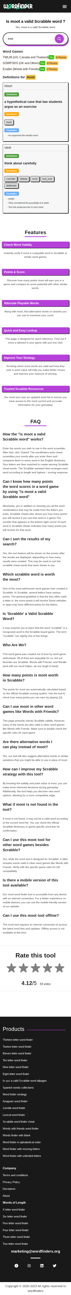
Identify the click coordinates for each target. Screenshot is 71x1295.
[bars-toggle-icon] (64, 6)
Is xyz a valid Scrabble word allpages (25, 1080)
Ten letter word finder (15, 1060)
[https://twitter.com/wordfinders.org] (54, 1266)
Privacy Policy (11, 1182)
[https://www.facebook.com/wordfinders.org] (16, 1266)
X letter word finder (14, 1209)
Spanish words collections (18, 1087)
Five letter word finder (15, 1223)
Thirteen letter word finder (18, 1039)
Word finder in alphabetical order (22, 1142)
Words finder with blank (16, 1135)
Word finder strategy (15, 1094)
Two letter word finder (15, 1243)
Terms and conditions (15, 1175)
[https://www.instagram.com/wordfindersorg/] (29, 1266)
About (6, 1195)
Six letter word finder (15, 1216)
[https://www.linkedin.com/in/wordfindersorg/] (42, 1266)
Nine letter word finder (16, 1067)
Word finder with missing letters (21, 1148)
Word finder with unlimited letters (22, 1155)
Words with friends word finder (21, 1128)
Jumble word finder (14, 1108)
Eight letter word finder (16, 1073)
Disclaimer (9, 1188)
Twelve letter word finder (17, 1046)
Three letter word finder (16, 1236)
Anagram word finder (15, 1101)
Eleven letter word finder (17, 1053)
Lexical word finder (14, 1114)
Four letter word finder (16, 1230)
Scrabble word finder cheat (18, 1121)
